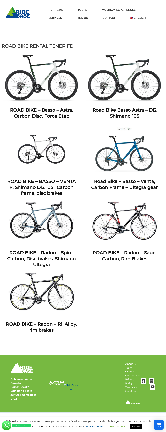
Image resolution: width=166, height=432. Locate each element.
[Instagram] (151, 381)
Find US (82, 17)
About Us (130, 363)
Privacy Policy (94, 426)
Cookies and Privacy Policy (132, 379)
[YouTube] (152, 387)
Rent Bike (56, 9)
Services (55, 17)
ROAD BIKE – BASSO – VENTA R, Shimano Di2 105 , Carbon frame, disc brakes (41, 187)
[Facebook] (143, 381)
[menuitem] (135, 18)
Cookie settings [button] (116, 426)
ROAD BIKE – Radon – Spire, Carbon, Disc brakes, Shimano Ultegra (41, 258)
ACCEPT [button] (135, 426)
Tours (82, 9)
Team (128, 367)
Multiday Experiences (119, 9)
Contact (108, 17)
